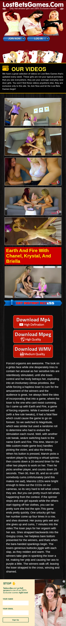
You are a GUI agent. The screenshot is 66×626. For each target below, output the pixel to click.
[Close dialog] (64, 581)
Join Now (14, 38)
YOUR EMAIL (8, 609)
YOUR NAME (8, 599)
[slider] (29, 295)
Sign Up (15, 620)
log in (38, 38)
